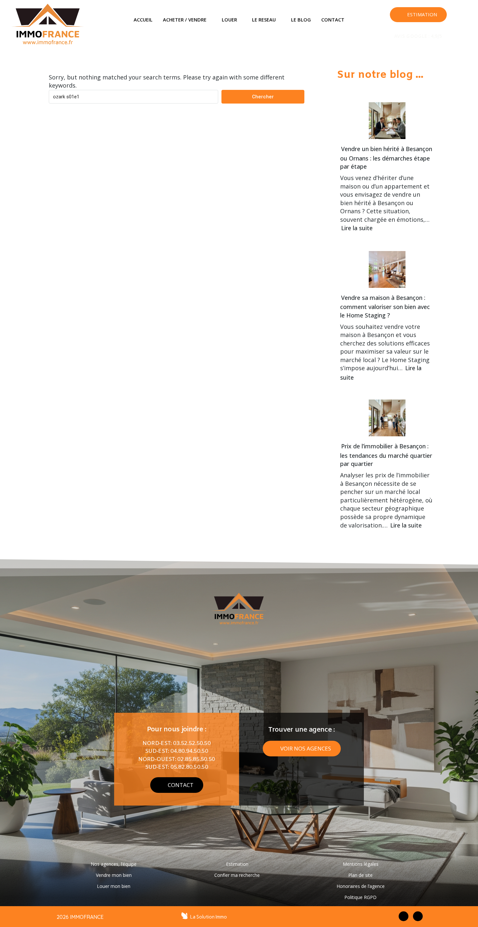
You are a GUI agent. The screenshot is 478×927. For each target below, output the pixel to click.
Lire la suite (357, 228)
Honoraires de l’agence (361, 886)
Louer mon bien (113, 886)
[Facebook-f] (403, 916)
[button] (418, 14)
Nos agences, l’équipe (114, 864)
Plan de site (360, 875)
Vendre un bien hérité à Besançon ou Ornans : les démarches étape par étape (386, 157)
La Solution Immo (208, 917)
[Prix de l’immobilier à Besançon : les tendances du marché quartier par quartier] (384, 413)
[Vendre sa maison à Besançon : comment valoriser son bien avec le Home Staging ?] (384, 265)
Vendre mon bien (114, 875)
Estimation (237, 864)
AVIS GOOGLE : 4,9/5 (418, 37)
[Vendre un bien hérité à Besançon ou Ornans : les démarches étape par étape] (384, 116)
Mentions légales (360, 864)
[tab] (143, 20)
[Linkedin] (466, 20)
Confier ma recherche (237, 875)
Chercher (263, 97)
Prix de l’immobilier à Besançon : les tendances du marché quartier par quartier (386, 455)
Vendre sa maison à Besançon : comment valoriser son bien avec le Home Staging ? (385, 306)
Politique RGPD (360, 897)
